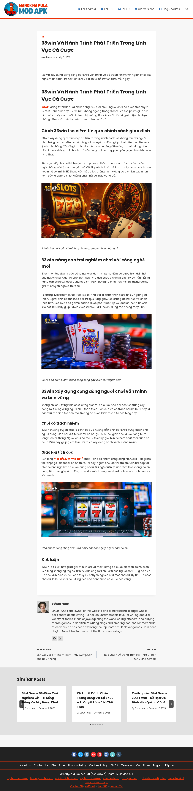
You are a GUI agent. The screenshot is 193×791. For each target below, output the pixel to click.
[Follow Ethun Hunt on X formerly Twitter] (60, 638)
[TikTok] (112, 754)
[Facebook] (74, 754)
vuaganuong (130, 778)
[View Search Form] (186, 9)
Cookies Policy (98, 765)
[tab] (90, 724)
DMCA (114, 765)
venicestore (111, 778)
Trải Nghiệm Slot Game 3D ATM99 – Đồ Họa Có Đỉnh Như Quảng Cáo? (149, 697)
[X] (80, 754)
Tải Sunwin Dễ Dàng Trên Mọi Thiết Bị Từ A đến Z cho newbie (130, 654)
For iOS (108, 9)
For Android (88, 9)
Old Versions (146, 9)
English (157, 765)
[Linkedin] (106, 754)
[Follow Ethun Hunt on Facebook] (54, 638)
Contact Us (41, 765)
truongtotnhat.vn (41, 778)
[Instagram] (86, 754)
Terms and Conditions (135, 765)
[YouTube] (93, 754)
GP (42, 37)
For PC (126, 9)
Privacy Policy (77, 765)
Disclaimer (58, 765)
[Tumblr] (119, 754)
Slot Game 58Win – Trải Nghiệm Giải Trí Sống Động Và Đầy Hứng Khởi (40, 697)
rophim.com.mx (17, 778)
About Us (25, 765)
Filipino (169, 765)
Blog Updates (171, 9)
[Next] (171, 704)
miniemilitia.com (66, 778)
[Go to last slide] (21, 704)
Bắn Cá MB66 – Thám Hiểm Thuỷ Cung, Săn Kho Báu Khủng (64, 654)
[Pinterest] (99, 754)
